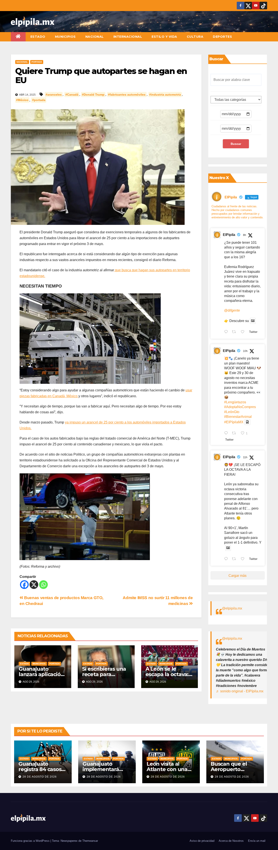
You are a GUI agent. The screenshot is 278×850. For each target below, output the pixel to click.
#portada (38, 100)
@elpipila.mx (232, 608)
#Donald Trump (93, 94)
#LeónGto (231, 412)
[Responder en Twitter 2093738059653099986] (227, 559)
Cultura (195, 37)
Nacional (94, 37)
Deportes (222, 37)
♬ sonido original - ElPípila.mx (239, 691)
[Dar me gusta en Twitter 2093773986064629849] (244, 332)
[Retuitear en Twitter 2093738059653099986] (235, 559)
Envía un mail (256, 840)
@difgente (232, 310)
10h (245, 351)
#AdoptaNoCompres (240, 407)
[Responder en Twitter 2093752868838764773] (227, 433)
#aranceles (54, 94)
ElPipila (229, 235)
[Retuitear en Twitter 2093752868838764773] (235, 433)
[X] (34, 584)
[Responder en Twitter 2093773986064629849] (227, 332)
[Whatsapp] (43, 584)
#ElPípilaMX (233, 422)
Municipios (65, 37)
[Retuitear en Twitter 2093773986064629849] (235, 332)
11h (245, 457)
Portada (36, 62)
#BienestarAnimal (238, 416)
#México (22, 100)
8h (244, 235)
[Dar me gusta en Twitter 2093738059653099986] (244, 559)
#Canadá (71, 94)
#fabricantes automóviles (127, 94)
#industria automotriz (165, 94)
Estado (37, 37)
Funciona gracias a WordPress (30, 840)
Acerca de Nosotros (231, 840)
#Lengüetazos (235, 402)
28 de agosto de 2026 (40, 776)
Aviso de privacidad (202, 840)
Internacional (127, 37)
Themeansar (90, 840)
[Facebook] (24, 584)
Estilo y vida (164, 37)
